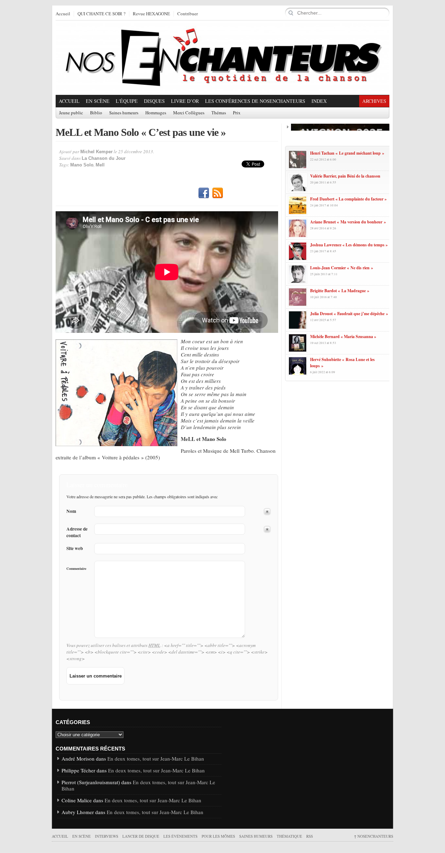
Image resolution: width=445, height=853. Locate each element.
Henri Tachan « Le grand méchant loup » (347, 153)
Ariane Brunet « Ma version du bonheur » (348, 222)
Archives (374, 101)
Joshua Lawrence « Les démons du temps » (349, 245)
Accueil (63, 14)
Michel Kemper (96, 151)
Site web (74, 548)
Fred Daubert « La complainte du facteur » (348, 199)
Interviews (106, 836)
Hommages (155, 113)
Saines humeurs (123, 113)
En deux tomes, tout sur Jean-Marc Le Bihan (155, 758)
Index (319, 101)
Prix (237, 113)
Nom (71, 511)
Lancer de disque (140, 836)
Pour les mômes (218, 836)
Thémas (218, 113)
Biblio (96, 113)
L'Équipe (127, 101)
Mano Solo (82, 164)
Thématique (289, 836)
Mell (100, 164)
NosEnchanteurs (373, 836)
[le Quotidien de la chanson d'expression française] (222, 57)
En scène (98, 101)
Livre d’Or (185, 101)
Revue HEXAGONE (151, 14)
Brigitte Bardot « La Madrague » (339, 291)
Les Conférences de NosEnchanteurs (255, 101)
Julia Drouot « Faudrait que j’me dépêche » (349, 314)
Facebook (203, 193)
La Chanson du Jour (104, 158)
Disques (154, 101)
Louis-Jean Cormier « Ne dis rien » (341, 268)
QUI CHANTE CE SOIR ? (102, 14)
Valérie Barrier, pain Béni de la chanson (345, 176)
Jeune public (71, 113)
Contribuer (187, 14)
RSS (217, 193)
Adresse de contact (77, 532)
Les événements (180, 836)
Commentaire (76, 568)
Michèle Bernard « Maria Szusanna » (343, 336)
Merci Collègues (188, 113)
